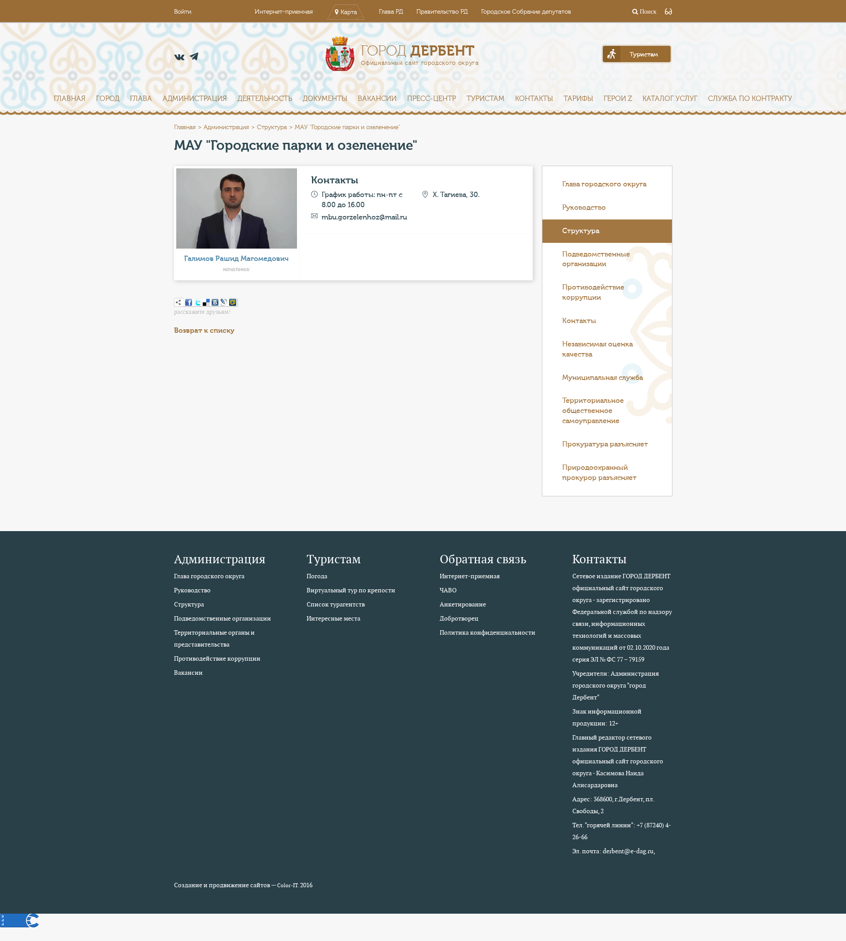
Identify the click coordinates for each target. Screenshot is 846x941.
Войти (182, 11)
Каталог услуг (670, 99)
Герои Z (618, 99)
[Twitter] (197, 302)
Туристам (486, 99)
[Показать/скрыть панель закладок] (178, 302)
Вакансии (377, 99)
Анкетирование (463, 604)
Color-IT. (288, 885)
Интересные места (333, 618)
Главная (69, 99)
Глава (141, 99)
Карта (349, 12)
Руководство (584, 208)
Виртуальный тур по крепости (351, 590)
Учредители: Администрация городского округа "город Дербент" (615, 685)
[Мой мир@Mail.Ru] (232, 302)
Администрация (195, 99)
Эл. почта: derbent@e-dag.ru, (613, 851)
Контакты (534, 99)
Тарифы (578, 99)
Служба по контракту (750, 99)
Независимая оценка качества (597, 349)
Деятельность (264, 99)
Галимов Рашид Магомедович (236, 259)
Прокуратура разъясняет (605, 444)
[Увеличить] (236, 207)
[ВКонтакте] (215, 302)
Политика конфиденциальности (487, 632)
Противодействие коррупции (593, 292)
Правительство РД (442, 11)
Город (107, 99)
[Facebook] (188, 302)
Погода (317, 576)
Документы (325, 99)
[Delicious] (206, 302)
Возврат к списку (204, 331)
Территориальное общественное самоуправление (593, 411)
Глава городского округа (604, 184)
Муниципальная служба (602, 378)
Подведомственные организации (596, 259)
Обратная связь (483, 559)
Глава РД (391, 11)
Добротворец (459, 618)
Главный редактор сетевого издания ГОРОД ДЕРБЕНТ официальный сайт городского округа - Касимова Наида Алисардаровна (617, 761)
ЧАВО (448, 590)
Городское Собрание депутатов (526, 11)
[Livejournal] (223, 302)
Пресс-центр (431, 99)
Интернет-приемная (284, 11)
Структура (272, 127)
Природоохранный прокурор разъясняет (599, 473)
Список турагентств (336, 604)
